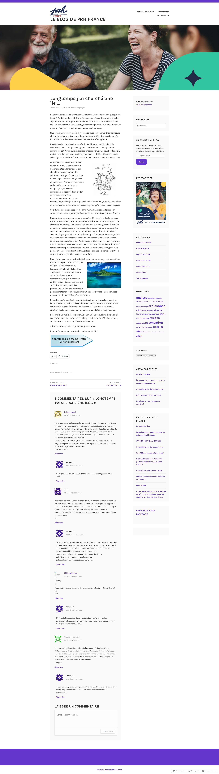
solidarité (158, 327)
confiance (158, 302)
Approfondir (163, 12)
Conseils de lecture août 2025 (149, 470)
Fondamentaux (142, 248)
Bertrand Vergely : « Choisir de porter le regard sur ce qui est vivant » (149, 462)
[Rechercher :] (151, 126)
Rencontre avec (143, 266)
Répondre (59, 454)
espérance (156, 310)
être (62, 372)
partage (156, 314)
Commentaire (108, 731)
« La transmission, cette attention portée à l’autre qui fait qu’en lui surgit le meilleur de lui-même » (151, 494)
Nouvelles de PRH (143, 260)
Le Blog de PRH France (78, 19)
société (149, 327)
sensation (68, 372)
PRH (64, 108)
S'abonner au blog (147, 140)
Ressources (141, 272)
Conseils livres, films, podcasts (149, 389)
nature (146, 314)
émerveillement (159, 332)
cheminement (142, 302)
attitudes (159, 298)
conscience (140, 306)
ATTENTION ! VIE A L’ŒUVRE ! (148, 395)
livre (143, 314)
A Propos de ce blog (145, 12)
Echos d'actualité (143, 242)
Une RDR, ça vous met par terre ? (150, 453)
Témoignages (80, 108)
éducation (151, 332)
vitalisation (144, 332)
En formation (163, 15)
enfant (149, 310)
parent (151, 314)
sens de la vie (141, 327)
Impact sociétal (143, 254)
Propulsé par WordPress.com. (109, 770)
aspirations (151, 298)
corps (146, 306)
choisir (151, 302)
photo (162, 314)
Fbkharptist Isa (70, 573)
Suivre (141, 162)
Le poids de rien (143, 374)
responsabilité (142, 323)
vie (138, 331)
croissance (156, 306)
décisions (141, 310)
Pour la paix (141, 485)
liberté (138, 314)
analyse (58, 372)
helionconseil (70, 412)
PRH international (142, 318)
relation (155, 317)
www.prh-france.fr (144, 105)
